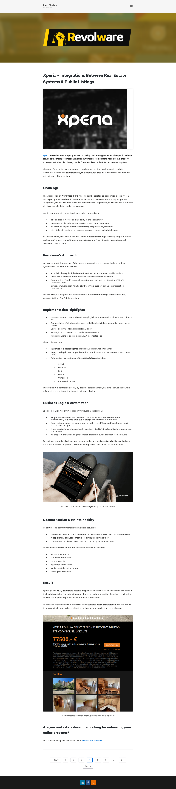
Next (87, 766)
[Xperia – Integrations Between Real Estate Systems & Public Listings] (88, 119)
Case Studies (50, 5)
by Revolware (47, 8)
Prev (56, 760)
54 (122, 760)
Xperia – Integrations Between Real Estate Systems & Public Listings (84, 78)
